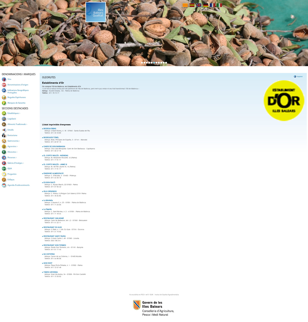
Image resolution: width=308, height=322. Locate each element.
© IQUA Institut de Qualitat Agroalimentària (163, 295)
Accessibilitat (134, 295)
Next (304, 33)
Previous (3, 33)
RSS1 (143, 295)
